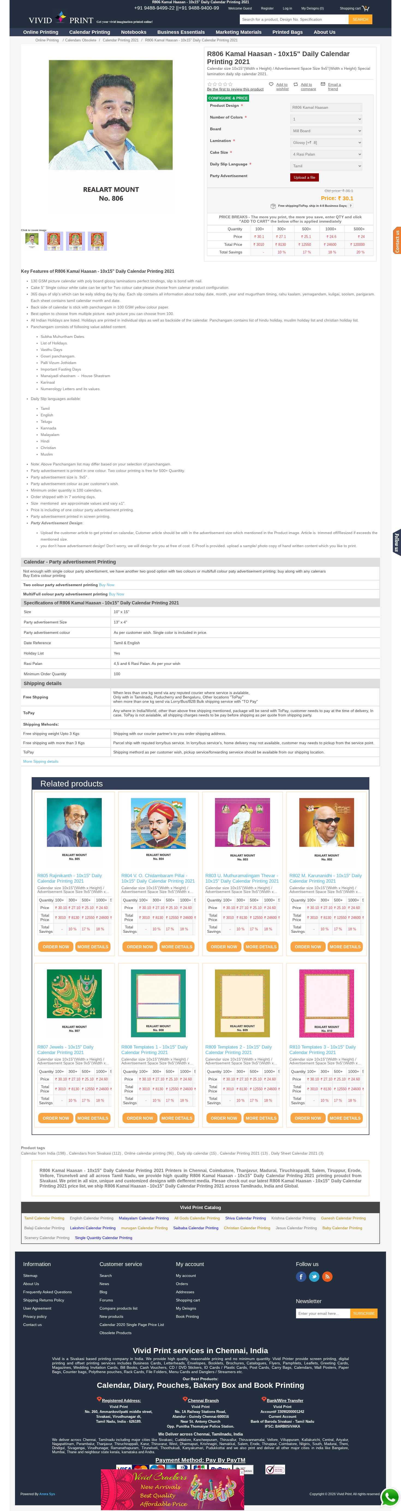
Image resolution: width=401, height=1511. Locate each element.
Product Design (225, 105)
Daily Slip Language (229, 164)
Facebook (301, 1276)
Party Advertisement (228, 176)
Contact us (32, 1324)
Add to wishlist (282, 86)
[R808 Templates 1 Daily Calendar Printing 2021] (158, 1003)
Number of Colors (227, 117)
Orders (182, 1284)
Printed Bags (288, 32)
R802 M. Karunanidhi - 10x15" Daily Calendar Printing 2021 (325, 878)
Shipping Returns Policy (43, 1300)
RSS (327, 1276)
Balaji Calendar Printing (44, 1228)
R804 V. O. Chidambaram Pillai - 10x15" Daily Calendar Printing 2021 (158, 878)
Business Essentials (181, 32)
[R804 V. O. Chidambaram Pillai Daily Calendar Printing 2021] (158, 832)
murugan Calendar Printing (144, 1228)
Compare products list (118, 1308)
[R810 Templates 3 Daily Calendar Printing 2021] (326, 1003)
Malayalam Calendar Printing (144, 1218)
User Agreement (37, 1308)
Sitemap (30, 1275)
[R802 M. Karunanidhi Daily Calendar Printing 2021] (326, 832)
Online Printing (40, 32)
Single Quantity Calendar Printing (103, 1238)
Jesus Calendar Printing (296, 1228)
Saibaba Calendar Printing (196, 1228)
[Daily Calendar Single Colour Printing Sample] (53, 241)
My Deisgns (186, 1308)
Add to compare (308, 84)
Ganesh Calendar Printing (343, 1218)
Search (106, 1275)
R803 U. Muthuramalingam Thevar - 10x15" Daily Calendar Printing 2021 (242, 878)
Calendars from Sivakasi (90, 1153)
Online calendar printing (145, 1153)
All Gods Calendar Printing (197, 1218)
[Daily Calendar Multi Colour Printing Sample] (97, 241)
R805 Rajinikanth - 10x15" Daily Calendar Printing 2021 (69, 878)
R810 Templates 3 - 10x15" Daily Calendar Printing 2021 (322, 1049)
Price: (328, 198)
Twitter (314, 1276)
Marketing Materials (239, 32)
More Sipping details (40, 761)
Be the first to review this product (235, 89)
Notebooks (133, 32)
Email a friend (334, 84)
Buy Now (106, 585)
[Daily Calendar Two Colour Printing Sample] (75, 241)
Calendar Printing (89, 32)
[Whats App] (390, 1497)
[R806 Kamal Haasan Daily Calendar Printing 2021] (31, 241)
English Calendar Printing (91, 1218)
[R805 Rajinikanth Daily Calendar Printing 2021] (74, 832)
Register (267, 8)
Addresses (185, 1292)
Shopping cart (188, 1300)
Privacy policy (35, 1316)
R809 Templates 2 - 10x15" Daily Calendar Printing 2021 (238, 1049)
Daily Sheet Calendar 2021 (294, 1153)
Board (215, 129)
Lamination (221, 140)
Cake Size (219, 152)
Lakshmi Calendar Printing (93, 1228)
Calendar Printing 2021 (240, 1153)
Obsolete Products (115, 1333)
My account (186, 1275)
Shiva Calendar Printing (245, 1218)
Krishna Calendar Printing (293, 1218)
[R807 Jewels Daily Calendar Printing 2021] (74, 1003)
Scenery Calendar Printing (47, 1238)
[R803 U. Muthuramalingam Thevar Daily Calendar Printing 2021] (242, 832)
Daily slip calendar (192, 1153)
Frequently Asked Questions (47, 1292)
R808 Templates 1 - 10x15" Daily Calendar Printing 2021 (154, 1049)
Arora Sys (47, 1494)
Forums (106, 1300)
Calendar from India (38, 1153)
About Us (325, 32)
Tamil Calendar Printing (44, 1218)
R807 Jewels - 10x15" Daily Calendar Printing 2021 (65, 1049)
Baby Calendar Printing (342, 1228)
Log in (287, 8)
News (104, 1284)
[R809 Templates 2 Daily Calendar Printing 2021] (242, 1003)
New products (111, 1316)
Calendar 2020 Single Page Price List (132, 1324)
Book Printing (187, 1316)
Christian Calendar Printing (247, 1228)
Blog (103, 1292)
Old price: (333, 191)
